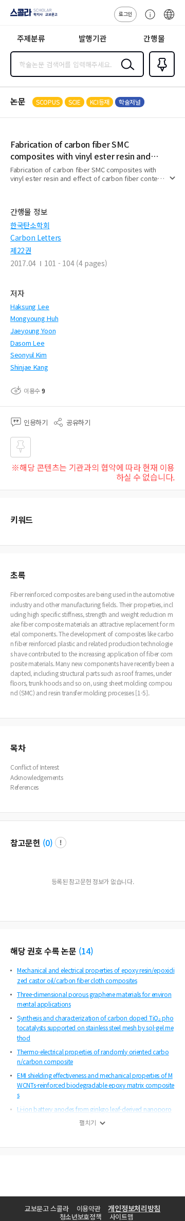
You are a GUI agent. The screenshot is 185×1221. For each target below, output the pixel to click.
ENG (169, 19)
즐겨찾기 (160, 76)
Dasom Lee (27, 343)
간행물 (153, 38)
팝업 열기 (60, 842)
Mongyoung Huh (34, 318)
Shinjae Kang (29, 367)
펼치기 (172, 182)
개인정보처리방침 (134, 1208)
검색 (125, 72)
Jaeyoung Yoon (32, 330)
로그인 (125, 13)
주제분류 (31, 38)
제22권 (20, 250)
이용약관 (89, 1208)
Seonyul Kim (28, 354)
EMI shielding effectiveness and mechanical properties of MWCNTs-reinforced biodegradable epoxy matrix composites (95, 1085)
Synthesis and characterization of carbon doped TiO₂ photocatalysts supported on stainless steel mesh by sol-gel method (95, 1027)
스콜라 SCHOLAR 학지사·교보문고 (31, 15)
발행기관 (93, 38)
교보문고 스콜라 (47, 1208)
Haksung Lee (29, 306)
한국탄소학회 (29, 225)
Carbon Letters (35, 237)
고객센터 (147, 19)
